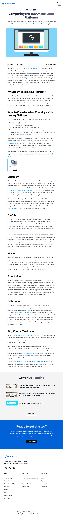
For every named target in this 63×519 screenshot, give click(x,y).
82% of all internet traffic (33, 68)
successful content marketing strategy (43, 96)
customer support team (22, 362)
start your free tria (37, 362)
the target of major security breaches (41, 242)
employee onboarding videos (22, 312)
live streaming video (30, 353)
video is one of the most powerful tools (30, 335)
